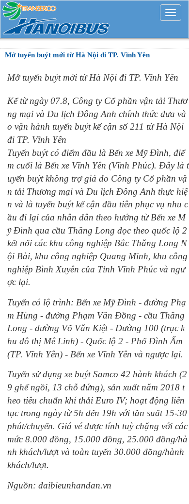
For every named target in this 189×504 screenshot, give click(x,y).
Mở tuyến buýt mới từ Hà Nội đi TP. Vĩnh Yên (77, 55)
